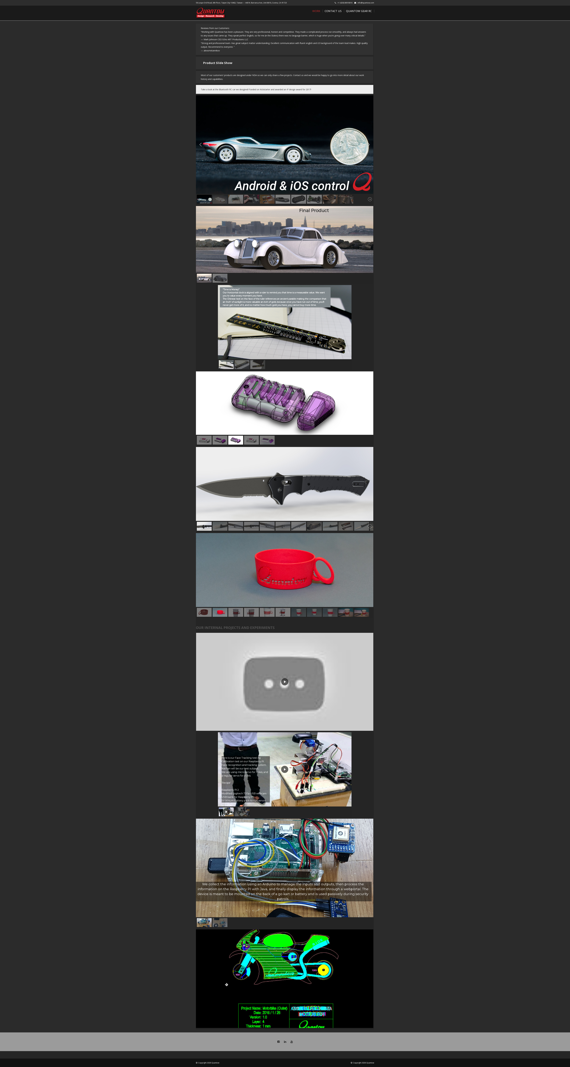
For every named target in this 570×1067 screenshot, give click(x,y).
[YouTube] (291, 1041)
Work (316, 11)
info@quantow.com (366, 2)
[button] (200, 144)
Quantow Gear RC (359, 11)
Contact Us (333, 11)
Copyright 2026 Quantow (208, 1063)
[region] (284, 150)
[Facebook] (278, 1041)
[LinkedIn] (285, 1041)
